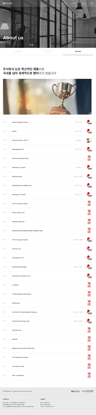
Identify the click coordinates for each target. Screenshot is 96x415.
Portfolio (73, 3)
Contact (83, 3)
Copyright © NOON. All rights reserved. (22, 391)
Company (18, 51)
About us (63, 3)
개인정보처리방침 (7, 391)
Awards (78, 51)
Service (48, 51)
